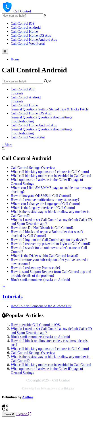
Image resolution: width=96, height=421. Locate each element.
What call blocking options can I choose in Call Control (50, 172)
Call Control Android (26, 27)
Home (15, 59)
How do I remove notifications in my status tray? (45, 200)
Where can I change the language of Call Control (45, 204)
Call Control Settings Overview (33, 168)
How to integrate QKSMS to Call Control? (41, 196)
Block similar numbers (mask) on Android (40, 279)
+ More (7, 145)
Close (8, 414)
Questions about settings (55, 117)
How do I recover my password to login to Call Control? (50, 243)
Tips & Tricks (69, 109)
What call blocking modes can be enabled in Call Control (51, 176)
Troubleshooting (22, 121)
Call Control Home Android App (34, 39)
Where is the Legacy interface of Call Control (43, 208)
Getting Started (48, 109)
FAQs (84, 109)
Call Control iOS (23, 23)
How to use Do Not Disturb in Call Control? (42, 227)
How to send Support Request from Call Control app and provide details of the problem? (51, 273)
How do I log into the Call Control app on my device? (49, 239)
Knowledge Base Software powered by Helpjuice (48, 388)
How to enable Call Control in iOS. (36, 325)
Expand (22, 414)
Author (27, 397)
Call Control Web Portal (28, 43)
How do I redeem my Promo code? (35, 267)
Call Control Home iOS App (31, 35)
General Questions (24, 109)
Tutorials (17, 93)
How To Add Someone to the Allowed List (41, 306)
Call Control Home (24, 31)
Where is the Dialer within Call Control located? (45, 255)
